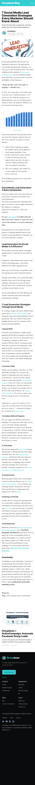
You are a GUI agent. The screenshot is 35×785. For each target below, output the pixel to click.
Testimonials (5, 690)
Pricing (4, 684)
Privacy (18, 718)
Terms (11, 718)
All (19, 693)
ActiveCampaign (23, 690)
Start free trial (9, 672)
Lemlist (20, 687)
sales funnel (12, 217)
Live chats (9, 508)
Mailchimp (21, 684)
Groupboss (11, 31)
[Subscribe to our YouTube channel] (7, 721)
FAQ (3, 701)
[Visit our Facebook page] (10, 721)
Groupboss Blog (11, 3)
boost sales (22, 449)
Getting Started (22, 704)
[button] (31, 3)
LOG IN (4, 677)
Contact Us (21, 707)
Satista (20, 130)
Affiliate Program (7, 687)
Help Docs (21, 701)
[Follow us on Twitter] (3, 721)
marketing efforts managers (19, 313)
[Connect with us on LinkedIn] (13, 721)
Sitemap (4, 718)
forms (19, 491)
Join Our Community (8, 704)
